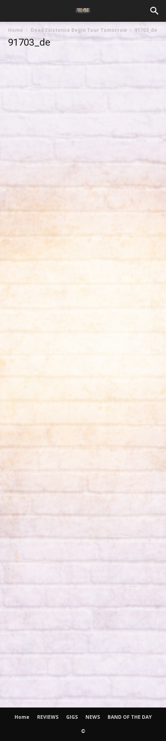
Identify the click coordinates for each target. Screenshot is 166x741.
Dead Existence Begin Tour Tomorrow (79, 30)
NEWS (92, 717)
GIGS (72, 717)
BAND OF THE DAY (130, 717)
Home (15, 30)
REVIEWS (47, 717)
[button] (154, 11)
